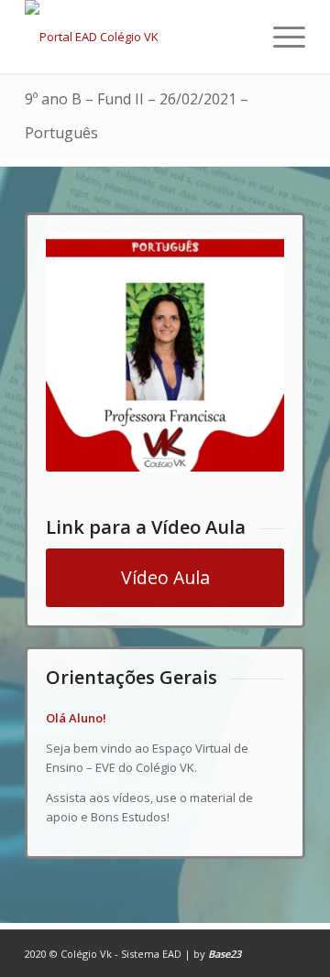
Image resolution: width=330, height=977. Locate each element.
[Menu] (280, 36)
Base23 (224, 954)
